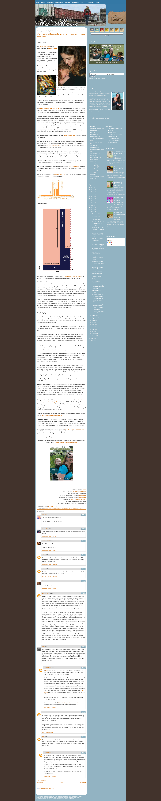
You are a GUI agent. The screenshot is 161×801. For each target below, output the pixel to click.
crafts (66, 508)
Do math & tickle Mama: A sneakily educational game (118, 184)
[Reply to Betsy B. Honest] (83, 541)
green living (93, 159)
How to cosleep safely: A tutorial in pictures (118, 168)
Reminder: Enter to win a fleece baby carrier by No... (98, 300)
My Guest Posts (112, 132)
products (75, 508)
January (94, 336)
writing (91, 178)
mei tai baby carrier (45, 46)
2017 (92, 194)
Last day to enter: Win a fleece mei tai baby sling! (98, 257)
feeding (92, 155)
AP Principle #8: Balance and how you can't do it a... (98, 311)
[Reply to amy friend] (83, 515)
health (91, 161)
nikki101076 (45, 528)
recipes (92, 172)
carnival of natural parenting (97, 138)
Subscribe (50, 2)
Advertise (75, 2)
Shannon (44, 581)
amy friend (44, 514)
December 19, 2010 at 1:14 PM (49, 588)
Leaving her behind (97, 271)
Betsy (84, 489)
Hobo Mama (82, 495)
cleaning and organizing (96, 142)
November (95, 216)
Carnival (83, 2)
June (93, 324)
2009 (92, 212)
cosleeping (93, 147)
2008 (92, 338)
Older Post (83, 782)
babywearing (61, 508)
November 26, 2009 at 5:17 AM (49, 524)
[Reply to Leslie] (83, 555)
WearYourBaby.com (69, 135)
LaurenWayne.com (112, 136)
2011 (92, 207)
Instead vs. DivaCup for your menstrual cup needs (119, 199)
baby (56, 508)
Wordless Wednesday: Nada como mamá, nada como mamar (97, 305)
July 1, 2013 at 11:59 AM (47, 732)
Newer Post (40, 782)
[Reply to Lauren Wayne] (83, 593)
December (95, 214)
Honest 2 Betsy (52, 48)
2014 (92, 200)
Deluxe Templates (72, 796)
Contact (67, 2)
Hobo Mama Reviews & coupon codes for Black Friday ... (98, 223)
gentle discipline (94, 157)
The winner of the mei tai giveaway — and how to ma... (98, 229)
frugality (70, 508)
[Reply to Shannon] (83, 581)
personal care (93, 167)
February (94, 333)
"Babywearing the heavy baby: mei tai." (52, 415)
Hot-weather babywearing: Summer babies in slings (71, 703)
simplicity (80, 508)
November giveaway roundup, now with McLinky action (97, 275)
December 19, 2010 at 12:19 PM (49, 564)
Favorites (91, 2)
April (93, 329)
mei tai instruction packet (53, 145)
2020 (92, 187)
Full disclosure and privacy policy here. (99, 118)
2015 (92, 198)
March (93, 331)
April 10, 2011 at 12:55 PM (50, 707)
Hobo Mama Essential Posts (115, 128)
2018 (92, 191)
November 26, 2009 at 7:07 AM (49, 536)
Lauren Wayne (46, 593)
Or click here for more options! (97, 78)
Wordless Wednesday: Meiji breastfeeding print (97, 234)
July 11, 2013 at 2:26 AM (47, 748)
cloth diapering (94, 145)
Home (37, 2)
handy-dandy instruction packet (73, 276)
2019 (92, 189)
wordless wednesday (95, 176)
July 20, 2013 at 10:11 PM (50, 776)
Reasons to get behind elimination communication (97, 240)
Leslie (43, 554)
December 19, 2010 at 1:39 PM (49, 642)
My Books (110, 130)
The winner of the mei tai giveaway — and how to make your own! (61, 35)
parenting (92, 165)
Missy (43, 646)
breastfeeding (93, 136)
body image (93, 134)
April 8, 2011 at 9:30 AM (47, 663)
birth (91, 132)
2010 (92, 209)
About (43, 2)
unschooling (93, 174)
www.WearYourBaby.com (79, 491)
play (91, 169)
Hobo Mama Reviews (113, 138)
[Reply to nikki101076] (83, 529)
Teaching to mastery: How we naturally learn (119, 153)
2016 (92, 196)
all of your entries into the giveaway (74, 429)
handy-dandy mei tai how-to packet (49, 108)
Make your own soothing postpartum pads (119, 214)
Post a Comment (41, 780)
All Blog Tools (80, 796)
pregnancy (92, 171)
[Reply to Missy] (83, 647)
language (92, 163)
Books (98, 2)
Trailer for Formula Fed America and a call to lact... (98, 263)
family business (94, 153)
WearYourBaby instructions (78, 499)
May (93, 327)
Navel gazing (95, 279)
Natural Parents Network (114, 140)
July (93, 322)
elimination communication (97, 149)
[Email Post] (55, 506)
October (94, 315)
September (95, 318)
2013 (92, 203)
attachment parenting (49, 508)
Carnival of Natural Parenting (115, 134)
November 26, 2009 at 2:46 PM (49, 550)
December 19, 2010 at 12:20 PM (49, 576)
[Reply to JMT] (83, 712)
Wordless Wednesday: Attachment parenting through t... (98, 286)
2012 (92, 205)
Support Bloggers (112, 142)
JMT (43, 712)
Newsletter (59, 2)
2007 (92, 341)
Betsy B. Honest (46, 540)
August (94, 320)
